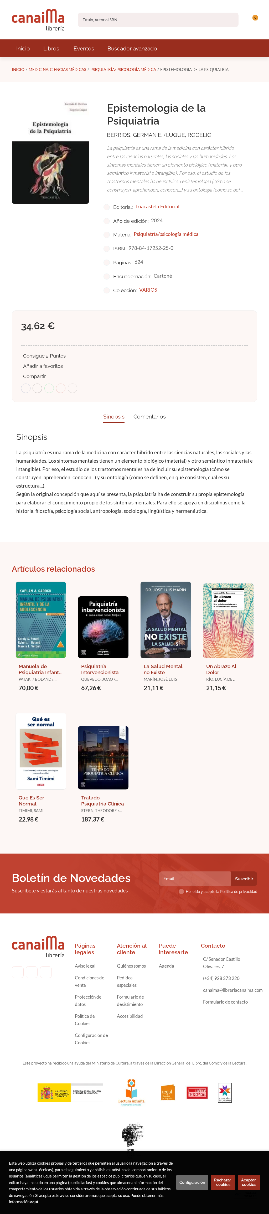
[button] (253, 19)
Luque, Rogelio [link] (188, 135)
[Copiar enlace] (72, 388)
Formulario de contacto (225, 1002)
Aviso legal (85, 966)
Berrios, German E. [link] (135, 135)
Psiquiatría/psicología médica (123, 69)
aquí (34, 1201)
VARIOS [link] (148, 290)
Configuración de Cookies (91, 1038)
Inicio (18, 69)
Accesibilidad (130, 1016)
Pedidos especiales (127, 981)
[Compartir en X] (37, 388)
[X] (46, 972)
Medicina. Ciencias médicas (57, 69)
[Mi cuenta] (256, 19)
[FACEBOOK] (18, 972)
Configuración (192, 1182)
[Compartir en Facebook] (25, 388)
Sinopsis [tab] (114, 416)
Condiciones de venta (89, 981)
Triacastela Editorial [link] (157, 206)
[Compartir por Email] (60, 388)
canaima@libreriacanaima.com (233, 990)
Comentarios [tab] (149, 416)
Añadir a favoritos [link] (43, 366)
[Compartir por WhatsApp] (49, 388)
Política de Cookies (85, 1019)
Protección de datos (88, 1000)
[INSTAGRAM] (32, 972)
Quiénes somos (131, 966)
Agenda (166, 966)
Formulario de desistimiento (130, 1000)
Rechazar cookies (223, 1182)
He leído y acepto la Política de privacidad (221, 891)
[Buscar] (230, 20)
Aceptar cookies (249, 1182)
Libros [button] (51, 48)
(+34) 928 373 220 (221, 978)
